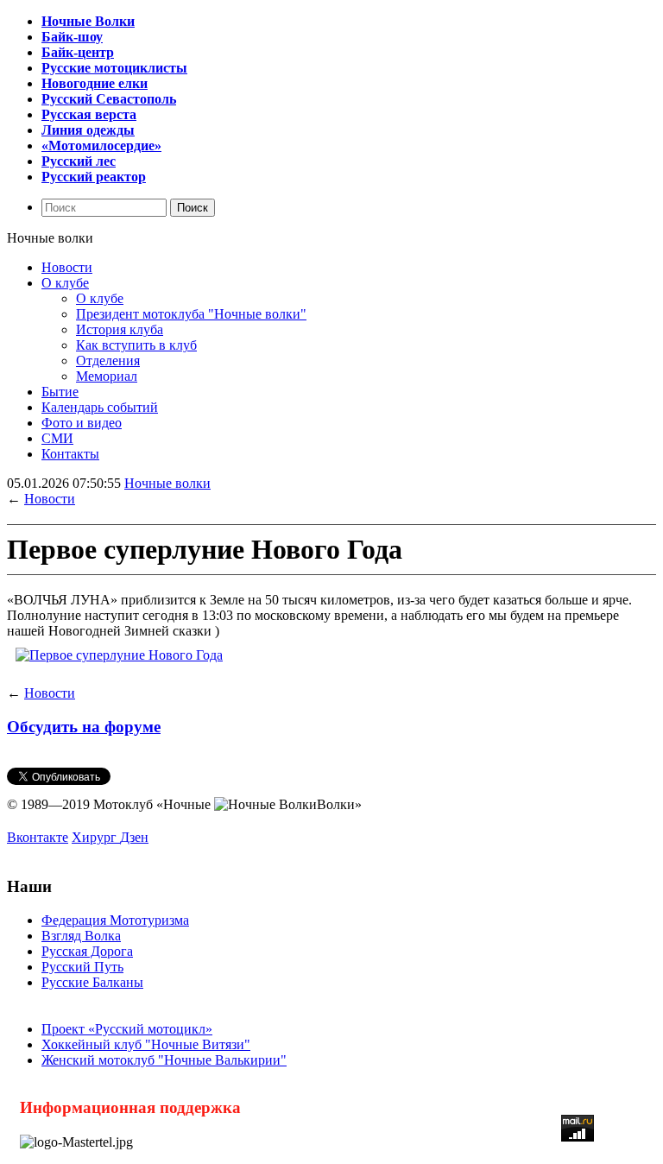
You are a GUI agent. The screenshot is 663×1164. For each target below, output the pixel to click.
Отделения (108, 360)
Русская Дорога (87, 951)
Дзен (134, 837)
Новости (66, 267)
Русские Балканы (92, 982)
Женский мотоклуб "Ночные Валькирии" (164, 1060)
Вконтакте (37, 837)
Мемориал (106, 376)
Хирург (96, 837)
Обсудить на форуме (84, 727)
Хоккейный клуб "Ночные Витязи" (145, 1044)
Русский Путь (82, 966)
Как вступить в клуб (136, 345)
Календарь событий (99, 407)
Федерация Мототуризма (115, 920)
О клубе (65, 282)
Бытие (60, 391)
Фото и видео (81, 422)
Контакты (70, 453)
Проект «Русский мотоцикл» (126, 1029)
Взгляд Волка (81, 935)
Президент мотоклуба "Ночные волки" (191, 314)
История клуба (119, 329)
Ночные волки (167, 483)
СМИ (57, 438)
